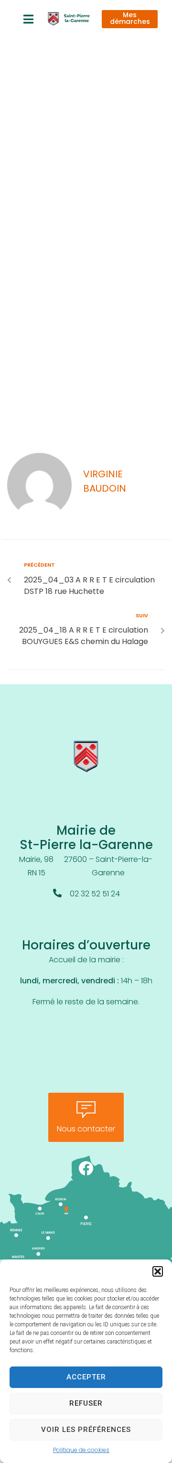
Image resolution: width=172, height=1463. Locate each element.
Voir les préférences (86, 1429)
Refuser (86, 1403)
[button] (157, 1271)
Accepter (86, 1377)
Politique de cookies (81, 1450)
